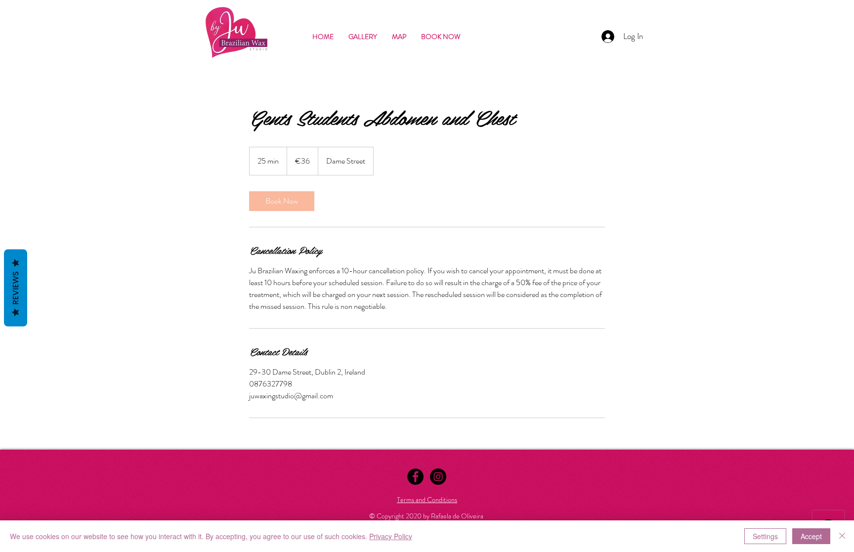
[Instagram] (438, 476)
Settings (765, 536)
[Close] (842, 536)
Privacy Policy (390, 536)
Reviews (15, 287)
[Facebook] (415, 476)
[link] (281, 201)
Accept (811, 536)
